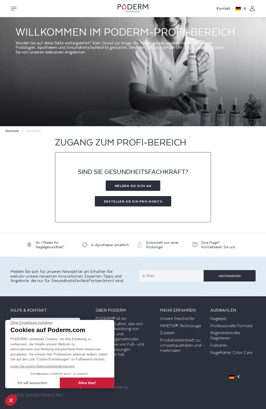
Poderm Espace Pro (44, 395)
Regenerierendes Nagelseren (225, 335)
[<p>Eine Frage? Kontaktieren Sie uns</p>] (216, 246)
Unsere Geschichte (177, 318)
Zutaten (167, 333)
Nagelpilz (218, 318)
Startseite (12, 131)
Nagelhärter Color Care (231, 353)
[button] (13, 8)
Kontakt (223, 8)
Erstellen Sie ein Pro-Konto (133, 201)
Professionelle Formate (231, 326)
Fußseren (218, 345)
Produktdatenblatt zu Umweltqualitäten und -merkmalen (182, 345)
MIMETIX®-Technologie (180, 326)
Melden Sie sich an (133, 185)
